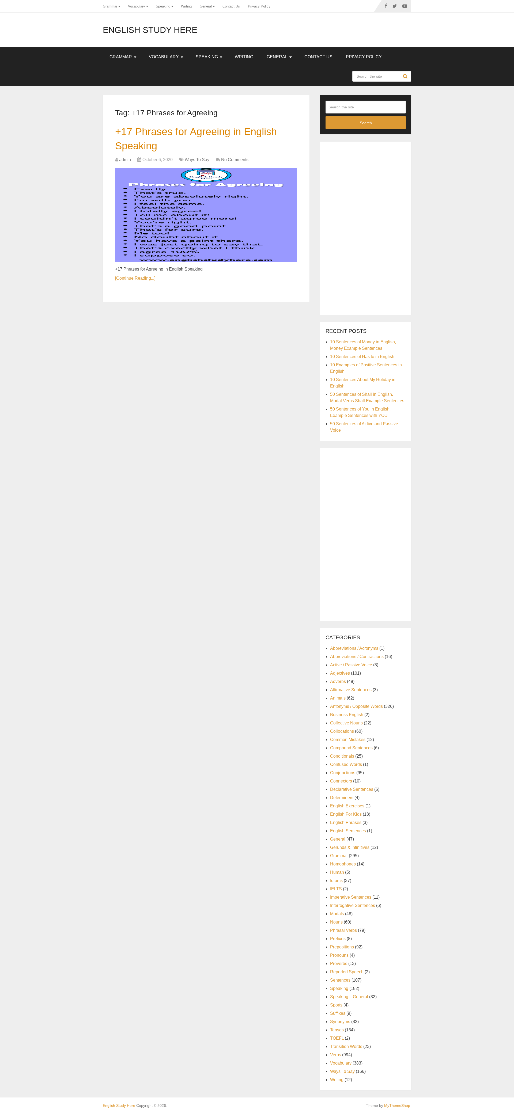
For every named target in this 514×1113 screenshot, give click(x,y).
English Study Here (150, 30)
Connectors (341, 781)
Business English (346, 714)
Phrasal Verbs (343, 930)
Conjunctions (342, 772)
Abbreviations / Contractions (357, 656)
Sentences (340, 980)
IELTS (336, 889)
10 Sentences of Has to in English (362, 356)
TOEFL (337, 1038)
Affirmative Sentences (351, 689)
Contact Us (231, 6)
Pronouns (339, 955)
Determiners (341, 797)
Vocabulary (136, 6)
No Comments (234, 159)
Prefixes (338, 938)
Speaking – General (349, 996)
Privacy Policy (259, 6)
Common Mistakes (347, 739)
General (206, 6)
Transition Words (346, 1046)
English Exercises (347, 806)
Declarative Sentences (351, 789)
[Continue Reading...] (135, 278)
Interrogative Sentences (352, 905)
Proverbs (338, 963)
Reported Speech (347, 972)
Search (405, 76)
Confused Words (346, 764)
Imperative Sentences (350, 897)
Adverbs (338, 681)
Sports (336, 1005)
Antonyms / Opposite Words (356, 706)
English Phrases (345, 822)
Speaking (163, 6)
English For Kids (346, 814)
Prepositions (342, 947)
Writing (186, 6)
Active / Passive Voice (351, 665)
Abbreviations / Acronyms (354, 648)
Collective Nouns (346, 723)
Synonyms (340, 1021)
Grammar (110, 6)
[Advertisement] (366, 227)
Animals (338, 698)
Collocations (342, 731)
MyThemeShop (397, 1105)
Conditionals (342, 756)
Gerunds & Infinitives (349, 847)
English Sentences (348, 831)
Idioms (336, 880)
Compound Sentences (351, 748)
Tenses (337, 1030)
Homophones (343, 864)
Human (337, 872)
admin (125, 159)
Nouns (336, 922)
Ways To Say (197, 159)
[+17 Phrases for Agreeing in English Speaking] (206, 215)
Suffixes (337, 1013)
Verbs (335, 1055)
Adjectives (340, 673)
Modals (337, 913)
